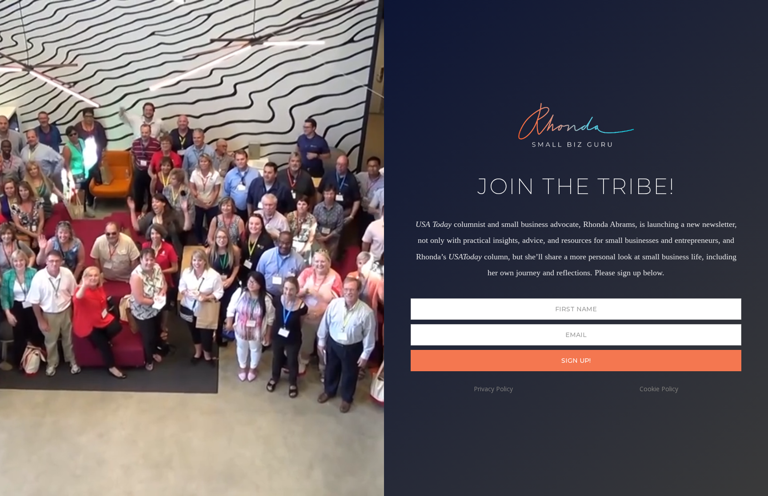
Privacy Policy (493, 389)
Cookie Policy (659, 389)
